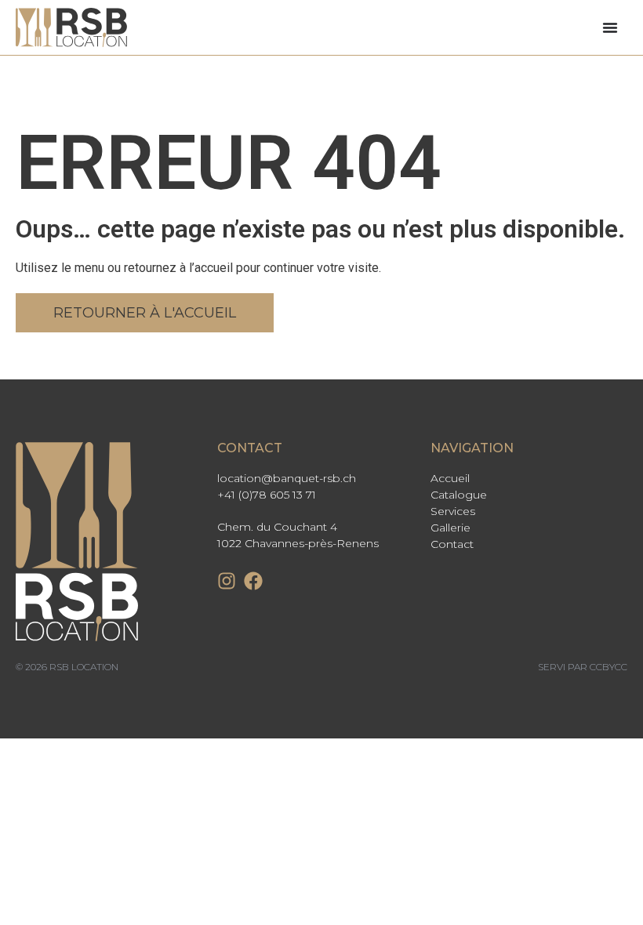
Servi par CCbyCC (582, 667)
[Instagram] (226, 580)
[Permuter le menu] (610, 27)
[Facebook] (253, 580)
